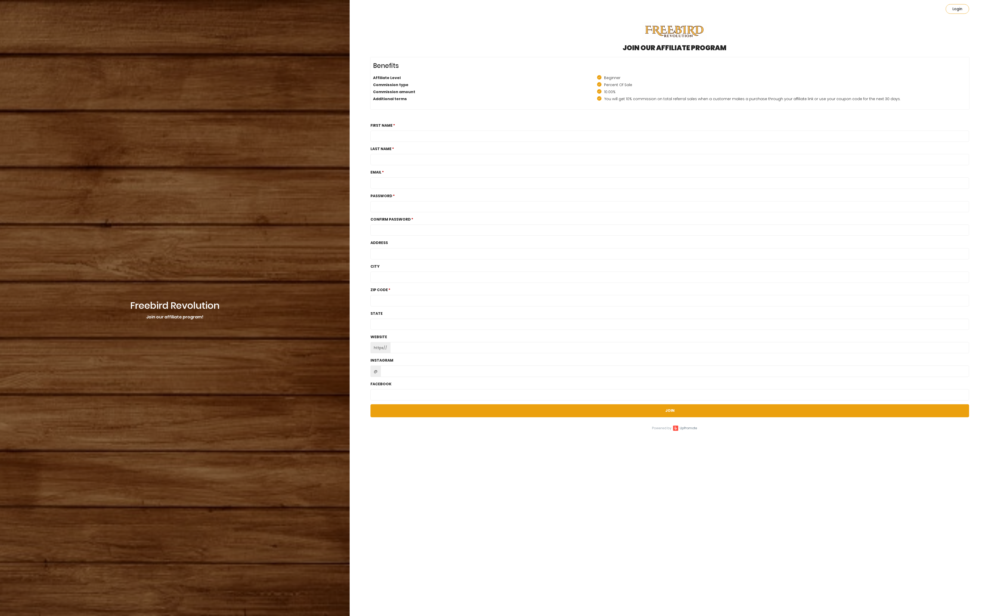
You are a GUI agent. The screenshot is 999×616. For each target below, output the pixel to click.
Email (375, 172)
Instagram (381, 360)
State (376, 313)
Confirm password (390, 219)
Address (379, 242)
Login (957, 8)
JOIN (670, 410)
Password (381, 195)
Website (378, 336)
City (375, 266)
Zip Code (379, 289)
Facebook (381, 384)
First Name (381, 125)
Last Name (381, 148)
